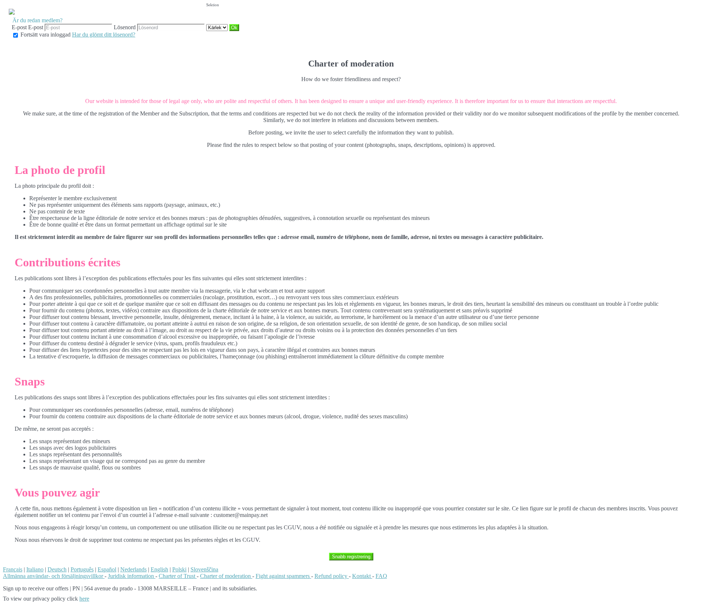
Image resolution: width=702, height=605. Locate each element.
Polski (179, 569)
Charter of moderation (226, 576)
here (84, 599)
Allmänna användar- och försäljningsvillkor (54, 576)
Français (12, 569)
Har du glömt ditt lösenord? (103, 34)
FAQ (381, 576)
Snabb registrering (351, 556)
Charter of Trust (178, 576)
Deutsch (57, 569)
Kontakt (362, 576)
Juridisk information (131, 576)
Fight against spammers (283, 576)
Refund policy (331, 576)
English (159, 569)
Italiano (35, 569)
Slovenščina (204, 569)
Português (82, 569)
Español (107, 569)
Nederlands (133, 569)
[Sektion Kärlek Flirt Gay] (217, 27)
